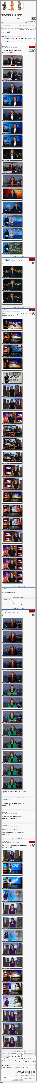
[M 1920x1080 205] (12, 382)
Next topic (33, 39)
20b (5, 47)
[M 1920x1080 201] (12, 734)
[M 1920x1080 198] (12, 788)
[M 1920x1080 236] (12, 225)
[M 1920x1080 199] (12, 172)
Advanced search (32, 21)
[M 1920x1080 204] (12, 721)
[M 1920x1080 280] (12, 239)
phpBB (30, 1078)
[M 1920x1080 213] (12, 475)
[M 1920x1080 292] (12, 874)
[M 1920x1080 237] (12, 355)
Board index (4, 28)
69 (21, 38)
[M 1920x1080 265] (12, 435)
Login (33, 23)
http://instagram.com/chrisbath (10, 829)
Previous (12, 38)
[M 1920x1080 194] (12, 967)
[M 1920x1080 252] (12, 515)
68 (19, 38)
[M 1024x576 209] (12, 303)
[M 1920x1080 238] (12, 395)
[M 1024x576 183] (12, 276)
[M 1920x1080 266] (12, 542)
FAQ (26, 23)
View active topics (6, 25)
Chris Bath (5, 32)
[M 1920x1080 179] (12, 694)
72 (26, 38)
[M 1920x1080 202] (12, 212)
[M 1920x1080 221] (12, 106)
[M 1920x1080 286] (12, 252)
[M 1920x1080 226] (12, 954)
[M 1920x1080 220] (12, 79)
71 (24, 38)
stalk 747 (7, 590)
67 (17, 38)
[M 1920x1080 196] (12, 199)
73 (28, 38)
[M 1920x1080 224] (12, 92)
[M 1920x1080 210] (12, 119)
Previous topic (27, 39)
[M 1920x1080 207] (12, 708)
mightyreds (18, 1067)
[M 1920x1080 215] (12, 748)
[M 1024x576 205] (12, 289)
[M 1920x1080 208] (12, 1020)
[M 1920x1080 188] (12, 681)
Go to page (7, 38)
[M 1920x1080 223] (12, 502)
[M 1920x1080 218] (12, 462)
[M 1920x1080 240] (12, 555)
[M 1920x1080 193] (12, 628)
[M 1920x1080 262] (12, 342)
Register (4, 23)
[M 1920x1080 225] (12, 329)
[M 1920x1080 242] (12, 146)
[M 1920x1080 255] (12, 582)
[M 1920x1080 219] (12, 66)
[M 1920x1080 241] (12, 980)
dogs (6, 800)
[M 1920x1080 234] (12, 449)
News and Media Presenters (21, 28)
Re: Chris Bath (6, 46)
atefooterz (7, 260)
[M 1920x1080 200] (12, 641)
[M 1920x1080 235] (12, 422)
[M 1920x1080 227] (12, 159)
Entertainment (11, 28)
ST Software (19, 1080)
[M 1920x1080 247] (12, 409)
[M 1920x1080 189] (12, 1007)
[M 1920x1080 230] (12, 132)
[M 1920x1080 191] (12, 940)
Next (34, 38)
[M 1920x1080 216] (12, 900)
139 (31, 38)
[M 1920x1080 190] (12, 1033)
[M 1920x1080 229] (12, 186)
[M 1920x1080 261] (12, 489)
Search (29, 23)
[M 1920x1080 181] (12, 655)
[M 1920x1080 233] (12, 528)
